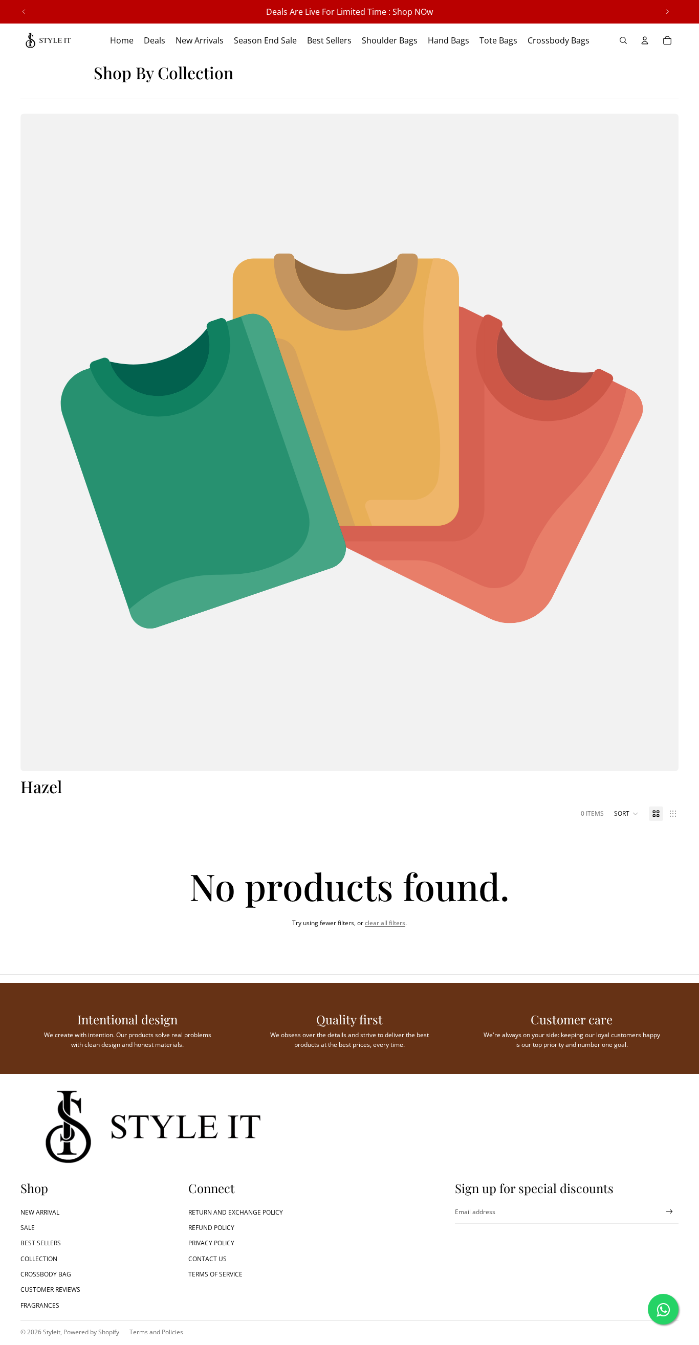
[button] (626, 813)
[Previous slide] (24, 12)
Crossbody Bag (45, 1274)
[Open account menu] (645, 40)
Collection (38, 1258)
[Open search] (623, 40)
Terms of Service (215, 1274)
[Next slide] (667, 12)
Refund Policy (211, 1227)
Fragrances (39, 1305)
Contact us (207, 1258)
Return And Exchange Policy (235, 1212)
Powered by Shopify (91, 1332)
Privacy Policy (211, 1243)
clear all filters (385, 922)
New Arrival (39, 1212)
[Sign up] (670, 1212)
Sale (27, 1227)
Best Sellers (40, 1243)
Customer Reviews (50, 1289)
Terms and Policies (156, 1332)
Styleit (51, 1332)
